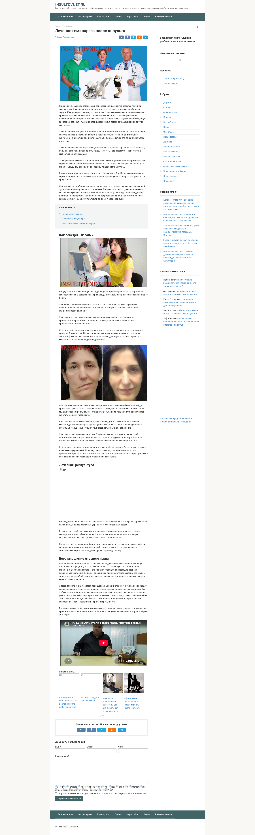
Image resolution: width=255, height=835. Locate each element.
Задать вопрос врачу (173, 78)
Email (90, 747)
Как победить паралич (73, 214)
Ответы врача (170, 112)
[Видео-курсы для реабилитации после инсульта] (180, 60)
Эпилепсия (168, 181)
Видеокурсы (103, 16)
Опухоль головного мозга (176, 166)
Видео (147, 16)
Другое (167, 102)
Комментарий (62, 756)
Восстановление (171, 146)
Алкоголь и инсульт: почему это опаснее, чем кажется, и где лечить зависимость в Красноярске (180, 217)
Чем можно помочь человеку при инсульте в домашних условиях (179, 302)
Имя (58, 747)
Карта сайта (132, 16)
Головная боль (170, 151)
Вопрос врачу (85, 16)
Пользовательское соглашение (176, 421)
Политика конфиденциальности (176, 418)
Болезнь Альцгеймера (174, 171)
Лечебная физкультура (73, 218)
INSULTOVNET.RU (70, 4)
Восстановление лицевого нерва (78, 223)
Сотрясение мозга (172, 161)
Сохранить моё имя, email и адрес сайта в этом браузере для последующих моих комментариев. (102, 793)
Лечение (167, 142)
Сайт (120, 747)
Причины (168, 117)
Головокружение (171, 156)
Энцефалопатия (171, 176)
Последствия (68, 37)
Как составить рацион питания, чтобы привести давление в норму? (179, 283)
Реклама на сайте (164, 16)
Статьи (118, 16)
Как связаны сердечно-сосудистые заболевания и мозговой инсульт (181, 321)
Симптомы (168, 132)
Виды (166, 127)
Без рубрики (169, 122)
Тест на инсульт (65, 16)
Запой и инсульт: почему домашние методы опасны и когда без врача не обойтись (181, 243)
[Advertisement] (180, 371)
